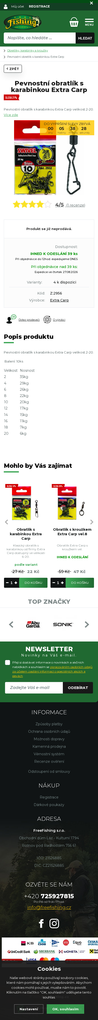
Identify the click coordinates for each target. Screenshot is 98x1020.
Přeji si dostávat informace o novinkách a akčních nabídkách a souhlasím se (52, 669)
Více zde (11, 115)
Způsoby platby (49, 724)
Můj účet (17, 6)
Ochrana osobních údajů (49, 731)
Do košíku (33, 582)
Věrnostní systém (49, 754)
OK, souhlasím (65, 1009)
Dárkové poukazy (49, 804)
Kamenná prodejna (49, 746)
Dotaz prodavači (29, 320)
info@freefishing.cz (49, 907)
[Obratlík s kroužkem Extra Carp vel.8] (72, 503)
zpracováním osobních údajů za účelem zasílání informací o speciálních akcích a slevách (52, 671)
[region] (49, 48)
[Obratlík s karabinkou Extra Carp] (25, 503)
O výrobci (59, 320)
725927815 (49, 896)
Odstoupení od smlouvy (49, 771)
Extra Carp (59, 300)
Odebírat (78, 688)
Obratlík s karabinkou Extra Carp (26, 534)
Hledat (85, 38)
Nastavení (29, 1009)
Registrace (49, 797)
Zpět (14, 69)
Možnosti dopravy (49, 739)
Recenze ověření (49, 761)
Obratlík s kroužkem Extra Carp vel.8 (72, 531)
